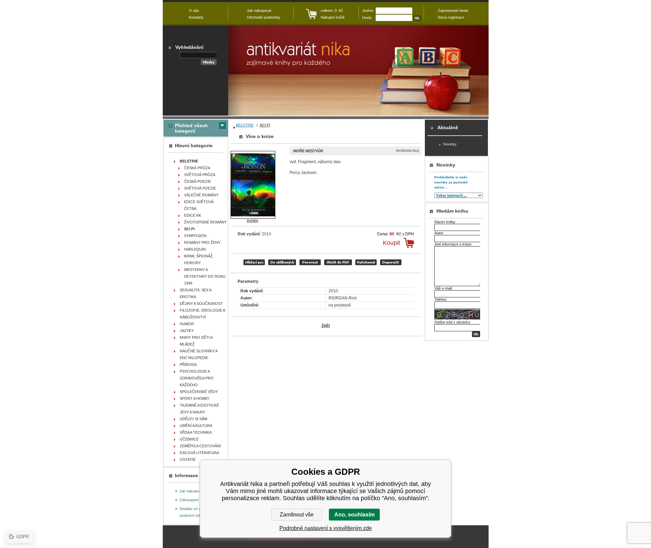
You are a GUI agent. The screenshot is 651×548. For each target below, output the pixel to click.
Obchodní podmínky (263, 17)
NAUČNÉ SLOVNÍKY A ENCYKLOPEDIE (199, 354)
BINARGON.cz (304, 539)
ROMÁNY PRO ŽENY (202, 242)
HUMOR (187, 324)
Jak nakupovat (191, 491)
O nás (194, 10)
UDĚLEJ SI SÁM (193, 419)
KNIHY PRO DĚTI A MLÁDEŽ (196, 340)
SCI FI (265, 125)
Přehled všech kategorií (191, 128)
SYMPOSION (195, 236)
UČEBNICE (189, 439)
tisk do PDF (338, 262)
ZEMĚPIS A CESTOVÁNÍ (200, 446)
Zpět (325, 325)
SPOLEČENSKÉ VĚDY (199, 392)
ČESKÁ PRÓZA (197, 168)
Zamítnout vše (297, 514)
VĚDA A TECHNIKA (196, 432)
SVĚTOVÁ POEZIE (200, 188)
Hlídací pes (254, 262)
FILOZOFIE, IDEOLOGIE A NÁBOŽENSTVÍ (202, 313)
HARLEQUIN (195, 249)
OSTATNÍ (187, 459)
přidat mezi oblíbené (282, 262)
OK (476, 334)
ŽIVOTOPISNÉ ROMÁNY (205, 222)
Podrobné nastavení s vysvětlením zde (325, 528)
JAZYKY (187, 331)
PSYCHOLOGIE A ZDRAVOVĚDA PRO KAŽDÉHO (197, 378)
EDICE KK (192, 215)
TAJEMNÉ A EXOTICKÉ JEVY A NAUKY (199, 408)
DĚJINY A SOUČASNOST (201, 303)
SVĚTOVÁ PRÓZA (199, 175)
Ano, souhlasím (354, 514)
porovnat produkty (310, 262)
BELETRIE (245, 125)
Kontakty (196, 17)
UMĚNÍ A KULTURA (196, 426)
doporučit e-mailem (390, 262)
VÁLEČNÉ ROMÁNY (201, 195)
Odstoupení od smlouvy (199, 500)
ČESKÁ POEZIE (197, 181)
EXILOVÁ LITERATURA (199, 453)
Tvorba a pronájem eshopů (269, 539)
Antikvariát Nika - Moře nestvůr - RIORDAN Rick (358, 70)
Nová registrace (451, 17)
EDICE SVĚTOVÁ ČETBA (199, 205)
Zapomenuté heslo (453, 10)
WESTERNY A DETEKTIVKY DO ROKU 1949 (204, 276)
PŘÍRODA (188, 365)
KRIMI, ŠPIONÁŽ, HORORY (199, 259)
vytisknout (366, 262)
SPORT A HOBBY (194, 398)
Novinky (450, 144)
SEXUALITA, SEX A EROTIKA (196, 293)
